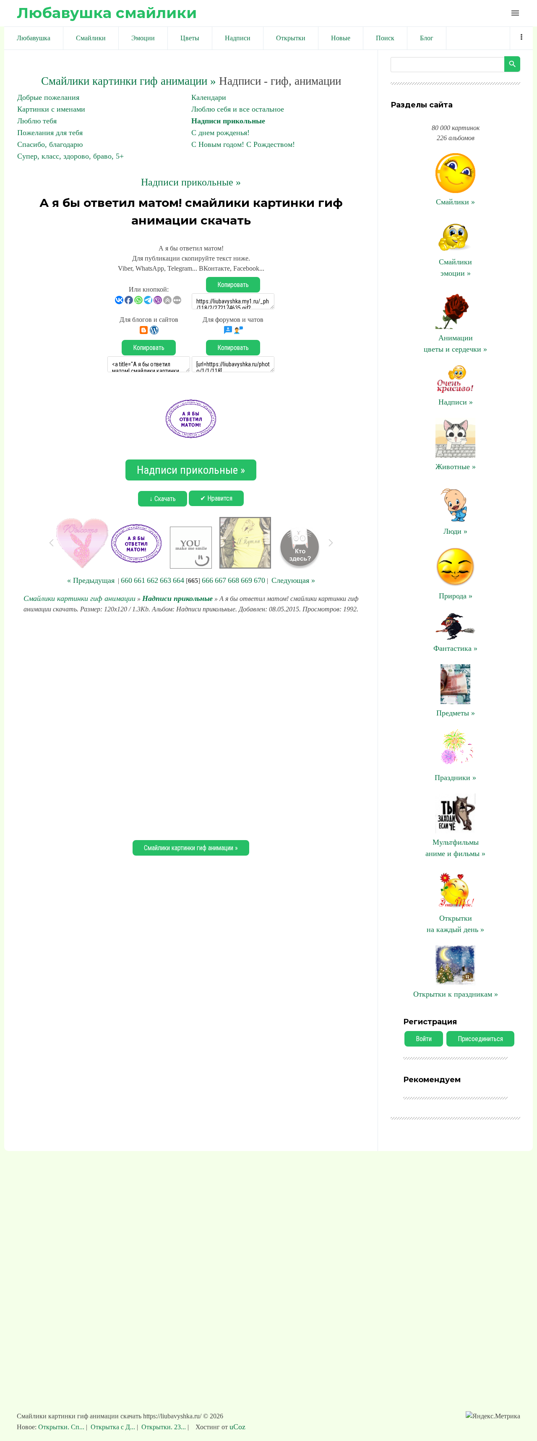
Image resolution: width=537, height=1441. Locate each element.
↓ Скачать (162, 499)
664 (178, 580)
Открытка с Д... (113, 1427)
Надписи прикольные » (191, 182)
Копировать (233, 285)
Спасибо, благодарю (50, 144)
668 (233, 580)
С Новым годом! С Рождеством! (243, 144)
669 (246, 580)
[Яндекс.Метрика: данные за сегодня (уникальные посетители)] (493, 1416)
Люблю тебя (37, 121)
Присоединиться (480, 1039)
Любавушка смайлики (107, 13)
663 (165, 580)
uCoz (237, 1427)
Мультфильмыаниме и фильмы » (455, 848)
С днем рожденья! (220, 132)
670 (259, 580)
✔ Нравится (216, 498)
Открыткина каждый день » (455, 924)
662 (152, 580)
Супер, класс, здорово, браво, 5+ (70, 156)
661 (139, 580)
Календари (208, 97)
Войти (424, 1039)
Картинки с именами (51, 109)
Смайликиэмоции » (455, 267)
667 (220, 580)
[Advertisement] (191, 725)
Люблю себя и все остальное (237, 109)
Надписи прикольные (228, 121)
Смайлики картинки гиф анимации (79, 598)
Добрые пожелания (48, 97)
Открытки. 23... (164, 1427)
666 (207, 580)
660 (126, 580)
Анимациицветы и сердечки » (455, 343)
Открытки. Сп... (62, 1427)
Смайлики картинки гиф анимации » (128, 81)
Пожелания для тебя (50, 132)
